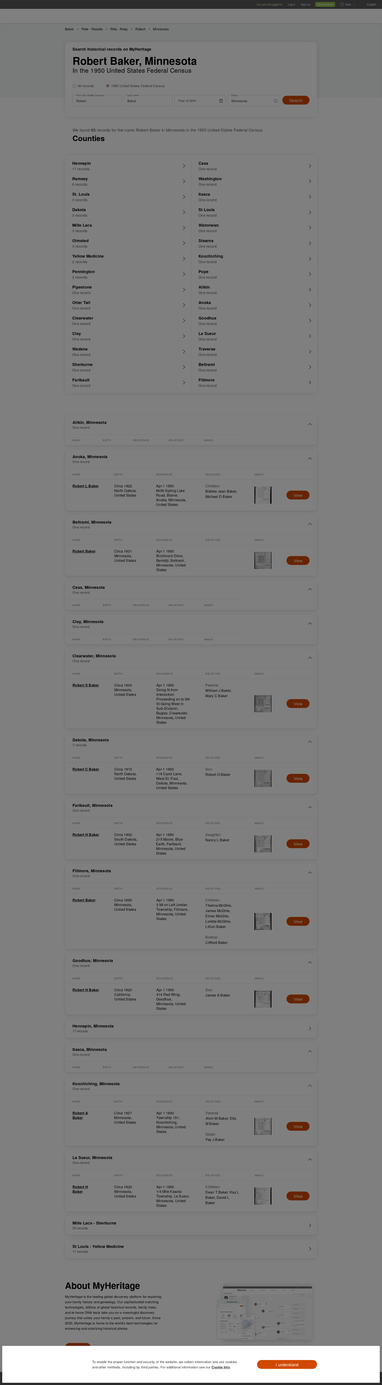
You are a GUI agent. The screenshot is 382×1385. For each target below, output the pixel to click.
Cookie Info (221, 1367)
